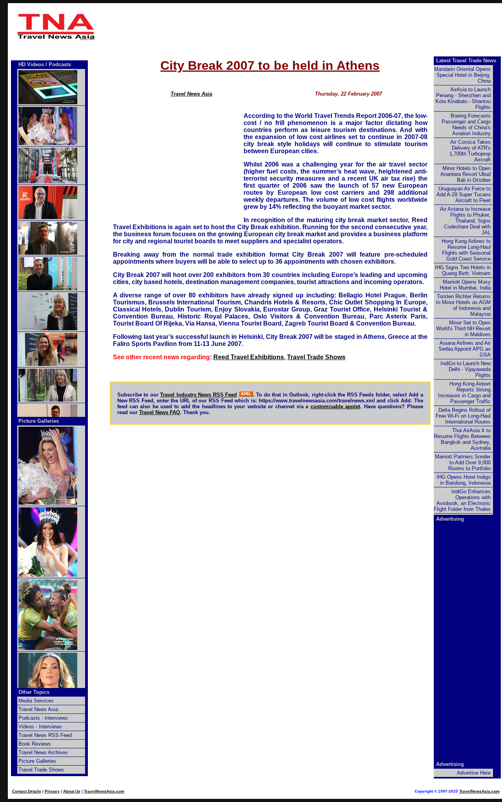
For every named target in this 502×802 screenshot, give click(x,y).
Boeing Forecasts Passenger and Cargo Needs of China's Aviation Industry (466, 124)
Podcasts (60, 64)
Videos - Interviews (40, 727)
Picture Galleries (38, 421)
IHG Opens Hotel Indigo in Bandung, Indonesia (464, 480)
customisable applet (335, 406)
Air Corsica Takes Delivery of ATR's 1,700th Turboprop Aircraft (470, 151)
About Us (71, 791)
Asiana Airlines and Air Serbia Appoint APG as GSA (464, 349)
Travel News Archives (43, 752)
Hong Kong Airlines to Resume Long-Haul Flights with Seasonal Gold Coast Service (466, 250)
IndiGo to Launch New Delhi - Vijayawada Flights (465, 369)
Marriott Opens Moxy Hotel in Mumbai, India (465, 285)
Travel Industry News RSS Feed (198, 395)
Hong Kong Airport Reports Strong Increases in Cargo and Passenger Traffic (464, 392)
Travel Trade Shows (316, 357)
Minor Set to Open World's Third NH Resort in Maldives (463, 328)
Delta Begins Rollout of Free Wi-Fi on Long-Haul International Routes (463, 416)
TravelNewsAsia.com (104, 791)
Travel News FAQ (159, 412)
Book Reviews (34, 744)
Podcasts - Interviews (43, 718)
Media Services (36, 701)
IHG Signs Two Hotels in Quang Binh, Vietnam (463, 270)
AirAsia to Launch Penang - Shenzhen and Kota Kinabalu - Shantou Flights (463, 98)
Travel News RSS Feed (45, 735)
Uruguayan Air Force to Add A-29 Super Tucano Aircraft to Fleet (464, 194)
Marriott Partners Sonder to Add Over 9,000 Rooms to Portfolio (463, 462)
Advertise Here (474, 773)
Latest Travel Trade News (466, 60)
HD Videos (31, 64)
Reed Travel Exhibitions (248, 357)
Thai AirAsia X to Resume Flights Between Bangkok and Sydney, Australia (462, 439)
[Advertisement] (270, 26)
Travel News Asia (191, 94)
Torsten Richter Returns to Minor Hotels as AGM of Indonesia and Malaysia (463, 305)
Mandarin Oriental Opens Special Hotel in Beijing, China (462, 75)
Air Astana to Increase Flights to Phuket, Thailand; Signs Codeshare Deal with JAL (465, 220)
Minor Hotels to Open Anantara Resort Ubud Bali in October (465, 174)
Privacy (52, 791)
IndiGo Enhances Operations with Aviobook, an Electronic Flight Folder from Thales (462, 500)
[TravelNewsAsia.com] (56, 38)
